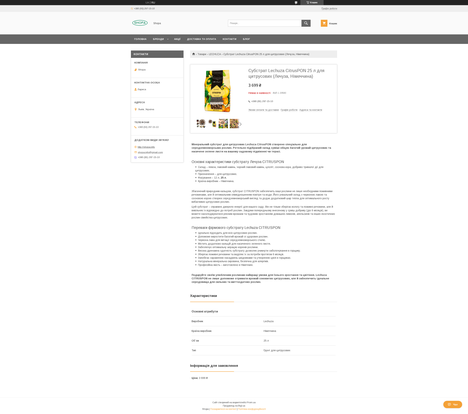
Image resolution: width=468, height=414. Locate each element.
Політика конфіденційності (252, 409)
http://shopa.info (146, 147)
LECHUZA (215, 54)
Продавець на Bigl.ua (234, 405)
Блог (246, 39)
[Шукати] (306, 23)
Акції (177, 39)
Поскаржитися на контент (223, 409)
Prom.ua (251, 402)
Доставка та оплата (201, 39)
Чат (455, 404)
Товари (201, 54)
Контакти (229, 39)
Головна (140, 39)
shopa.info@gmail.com (150, 152)
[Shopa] (140, 29)
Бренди (158, 39)
